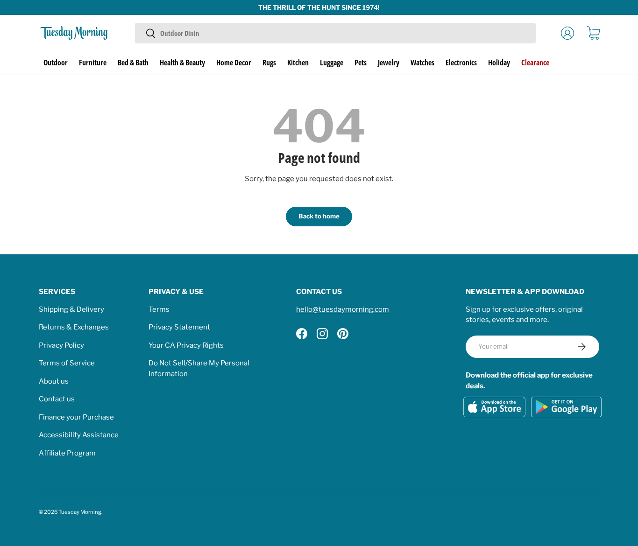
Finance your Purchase (76, 417)
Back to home (319, 216)
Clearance (535, 62)
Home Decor (233, 62)
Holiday (499, 62)
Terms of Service (67, 363)
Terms (159, 309)
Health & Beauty (182, 62)
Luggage (331, 62)
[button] (593, 33)
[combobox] (335, 33)
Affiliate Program (67, 453)
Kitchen (298, 62)
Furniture (92, 62)
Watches (422, 62)
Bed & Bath (133, 62)
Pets (360, 62)
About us (54, 381)
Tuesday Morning (79, 512)
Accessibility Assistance (79, 435)
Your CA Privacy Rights (186, 345)
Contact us (57, 399)
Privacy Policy (61, 345)
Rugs (269, 62)
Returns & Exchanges (74, 327)
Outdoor (55, 62)
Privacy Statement (179, 327)
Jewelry (388, 62)
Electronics (461, 62)
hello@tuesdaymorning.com (342, 309)
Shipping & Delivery (71, 309)
